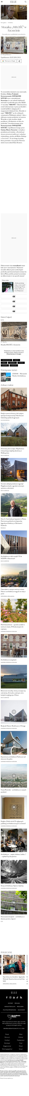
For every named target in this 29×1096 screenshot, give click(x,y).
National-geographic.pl (7, 1049)
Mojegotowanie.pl (7, 1046)
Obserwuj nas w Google (9, 61)
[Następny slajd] (26, 965)
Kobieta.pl (20, 1037)
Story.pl (20, 1049)
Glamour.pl (7, 1037)
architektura (6, 360)
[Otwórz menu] (2, 2)
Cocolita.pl (7, 1040)
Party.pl (7, 1034)
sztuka (21, 362)
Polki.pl (20, 1034)
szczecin (13, 365)
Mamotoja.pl (7, 1043)
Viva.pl (20, 1043)
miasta (16, 360)
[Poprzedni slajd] (1, 965)
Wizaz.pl (21, 1046)
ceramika (12, 362)
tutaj (12, 1078)
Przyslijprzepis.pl (20, 1040)
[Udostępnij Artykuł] (19, 61)
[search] (25, 1)
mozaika (4, 365)
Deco (4, 362)
